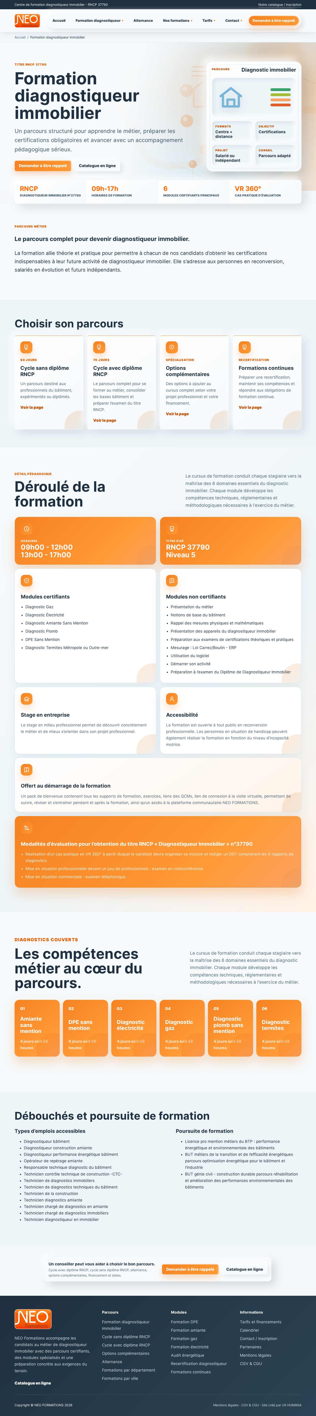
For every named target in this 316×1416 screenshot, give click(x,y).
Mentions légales (255, 1355)
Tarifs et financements (261, 1322)
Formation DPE (184, 1322)
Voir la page (31, 407)
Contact (233, 20)
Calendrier (249, 1330)
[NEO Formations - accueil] (27, 21)
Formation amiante (188, 1330)
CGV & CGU (251, 1363)
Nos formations (177, 20)
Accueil (59, 20)
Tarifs (208, 20)
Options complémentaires (125, 1353)
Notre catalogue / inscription (279, 4)
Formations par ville (120, 1378)
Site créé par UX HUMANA (281, 1405)
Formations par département (128, 1370)
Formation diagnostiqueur (99, 20)
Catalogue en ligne (97, 165)
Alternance (143, 20)
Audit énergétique (187, 1355)
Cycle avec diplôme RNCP (126, 1345)
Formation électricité (190, 1347)
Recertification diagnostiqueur (199, 1363)
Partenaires (250, 1347)
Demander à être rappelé (274, 20)
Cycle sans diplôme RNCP (126, 1336)
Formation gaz (184, 1338)
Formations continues (191, 1372)
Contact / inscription (258, 1338)
